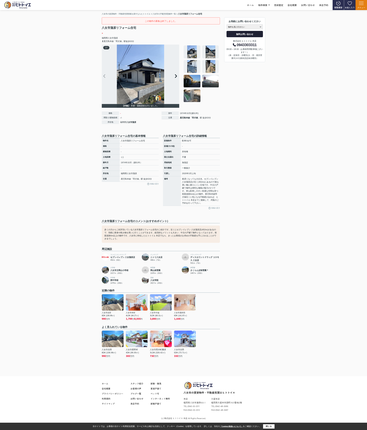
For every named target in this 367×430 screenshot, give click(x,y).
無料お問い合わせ (244, 34)
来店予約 (323, 5)
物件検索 (262, 5)
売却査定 (278, 5)
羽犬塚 (195, 118)
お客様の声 (135, 388)
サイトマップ (108, 403)
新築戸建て (156, 403)
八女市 (111, 38)
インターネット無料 (160, 398)
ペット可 (155, 393)
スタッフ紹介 (136, 383)
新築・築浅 (156, 383)
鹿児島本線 (185, 118)
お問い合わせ (308, 5)
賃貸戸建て (156, 388)
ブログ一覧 (135, 393)
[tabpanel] (201, 74)
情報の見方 (154, 184)
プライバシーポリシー (112, 393)
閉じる (269, 426)
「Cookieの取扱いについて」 (231, 426)
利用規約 (106, 398)
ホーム (250, 5)
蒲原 (116, 38)
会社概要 (292, 5)
